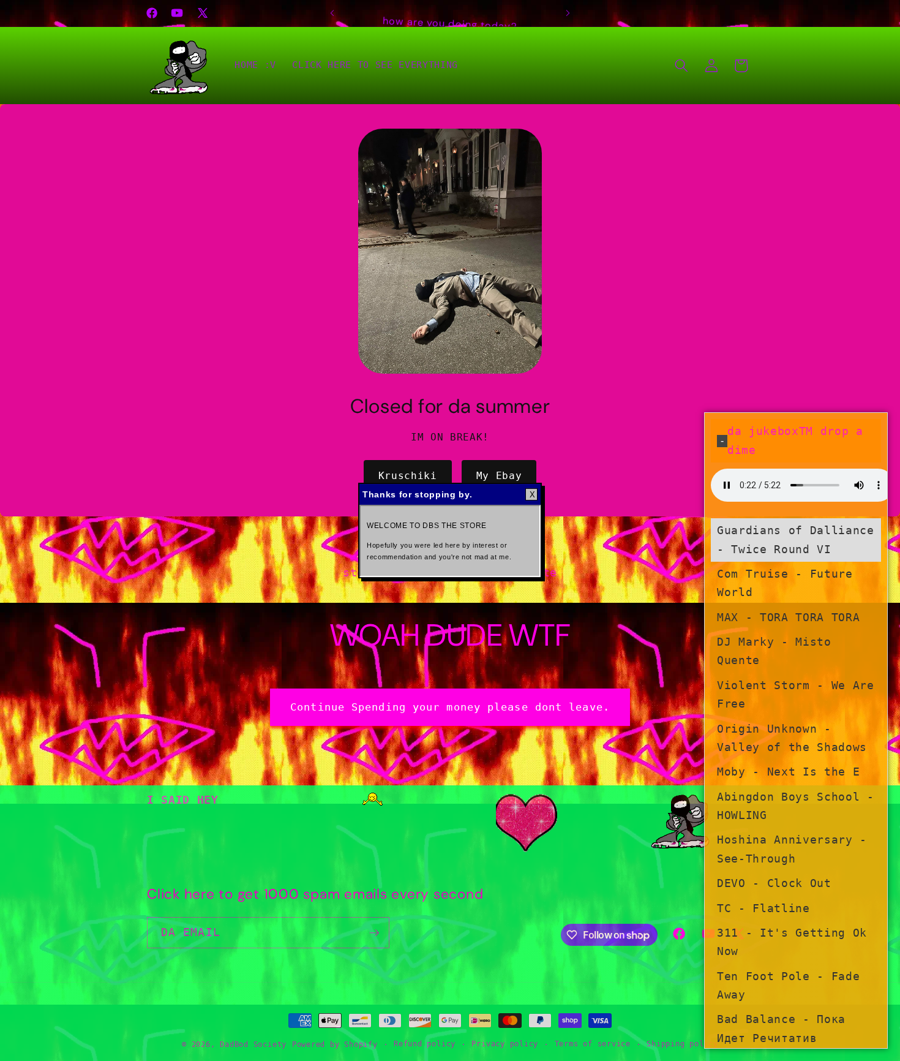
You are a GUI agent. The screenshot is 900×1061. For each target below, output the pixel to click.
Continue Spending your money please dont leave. (450, 707)
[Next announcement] (568, 13)
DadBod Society (253, 1044)
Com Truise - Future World (785, 582)
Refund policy (425, 1044)
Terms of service (593, 1044)
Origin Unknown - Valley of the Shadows (792, 737)
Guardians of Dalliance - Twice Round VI (795, 539)
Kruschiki (407, 475)
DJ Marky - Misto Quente (774, 650)
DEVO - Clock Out (774, 883)
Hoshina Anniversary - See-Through (792, 849)
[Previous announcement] (332, 13)
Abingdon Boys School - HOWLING (795, 805)
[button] (681, 65)
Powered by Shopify (335, 1044)
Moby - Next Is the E (788, 772)
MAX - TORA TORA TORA (788, 617)
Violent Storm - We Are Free (795, 694)
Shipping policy (682, 1044)
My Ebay (499, 475)
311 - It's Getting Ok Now (792, 941)
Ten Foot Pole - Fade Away (788, 985)
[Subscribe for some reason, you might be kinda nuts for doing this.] (374, 933)
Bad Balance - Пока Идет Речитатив (781, 1028)
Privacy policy (504, 1044)
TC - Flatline (763, 908)
